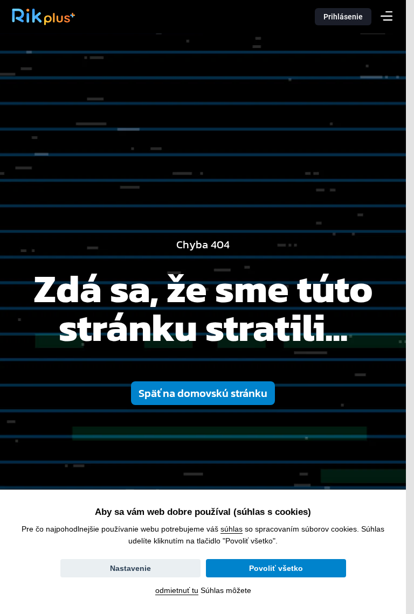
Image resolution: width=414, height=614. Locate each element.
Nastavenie (130, 568)
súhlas (231, 529)
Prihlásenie (343, 16)
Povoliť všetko (276, 568)
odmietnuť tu (176, 590)
